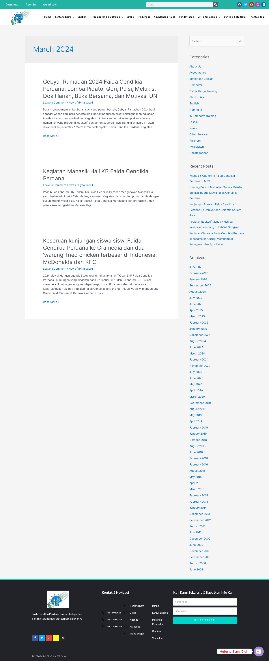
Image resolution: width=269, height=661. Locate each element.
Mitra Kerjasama (207, 17)
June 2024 (196, 347)
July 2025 (195, 298)
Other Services (199, 134)
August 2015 (197, 470)
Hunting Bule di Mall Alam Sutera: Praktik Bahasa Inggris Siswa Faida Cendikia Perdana (215, 192)
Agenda (31, 4)
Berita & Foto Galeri (235, 17)
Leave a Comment (54, 102)
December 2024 (199, 335)
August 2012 (197, 526)
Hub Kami (195, 109)
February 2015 (198, 495)
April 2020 (196, 390)
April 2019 (195, 421)
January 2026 (198, 279)
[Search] (215, 4)
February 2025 (198, 322)
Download (11, 4)
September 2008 (200, 557)
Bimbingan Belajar (201, 78)
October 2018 (198, 440)
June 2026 (196, 267)
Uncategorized (198, 153)
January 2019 (198, 433)
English (82, 17)
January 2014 (198, 507)
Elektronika (196, 97)
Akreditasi (50, 4)
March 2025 (197, 316)
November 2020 (199, 365)
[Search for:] (216, 41)
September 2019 (200, 403)
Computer (195, 85)
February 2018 (198, 458)
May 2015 (195, 477)
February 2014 (198, 501)
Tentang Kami (63, 17)
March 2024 (197, 353)
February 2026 (198, 273)
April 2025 (196, 310)
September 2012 (200, 520)
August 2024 (197, 341)
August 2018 (197, 446)
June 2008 (196, 569)
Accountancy (197, 72)
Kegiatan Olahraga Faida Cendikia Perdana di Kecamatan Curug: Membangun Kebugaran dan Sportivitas (216, 239)
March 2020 (197, 396)
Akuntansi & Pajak (164, 17)
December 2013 (199, 514)
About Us (195, 66)
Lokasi (193, 122)
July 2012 (195, 532)
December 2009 (199, 538)
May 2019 (195, 415)
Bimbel (130, 17)
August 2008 (197, 563)
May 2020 (195, 384)
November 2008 (199, 551)
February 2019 (198, 427)
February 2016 (198, 464)
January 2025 (198, 328)
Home (47, 17)
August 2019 (197, 409)
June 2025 (196, 304)
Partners (195, 140)
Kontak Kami (258, 17)
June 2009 (196, 545)
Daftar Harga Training (203, 91)
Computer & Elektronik (106, 17)
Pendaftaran (186, 17)
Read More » (51, 136)
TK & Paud (144, 17)
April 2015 (195, 483)
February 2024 (198, 359)
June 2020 (196, 378)
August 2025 (197, 291)
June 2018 (196, 452)
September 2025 (200, 285)
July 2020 (195, 372)
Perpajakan (196, 146)
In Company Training (202, 116)
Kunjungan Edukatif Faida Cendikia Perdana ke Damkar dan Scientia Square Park (215, 210)
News (72, 102)
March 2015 (196, 489)
